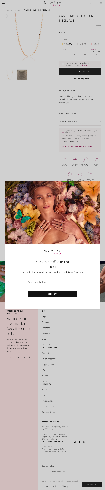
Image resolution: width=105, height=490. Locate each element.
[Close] (97, 183)
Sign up (52, 294)
